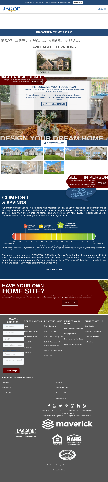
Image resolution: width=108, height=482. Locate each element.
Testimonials (28, 347)
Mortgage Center (70, 334)
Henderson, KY (61, 393)
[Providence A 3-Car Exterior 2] (32, 153)
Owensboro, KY (61, 398)
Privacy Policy (60, 465)
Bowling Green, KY (62, 387)
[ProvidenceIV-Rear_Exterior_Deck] (75, 153)
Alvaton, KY (59, 382)
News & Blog (28, 342)
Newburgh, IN (6, 387)
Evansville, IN (6, 382)
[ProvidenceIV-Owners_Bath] (32, 167)
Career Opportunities (92, 336)
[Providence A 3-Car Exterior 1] (11, 153)
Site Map (50, 465)
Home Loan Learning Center (73, 339)
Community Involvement (93, 331)
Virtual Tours (48, 356)
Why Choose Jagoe (30, 336)
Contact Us (27, 352)
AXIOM (88, 416)
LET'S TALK (70, 303)
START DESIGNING (54, 104)
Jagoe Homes (60, 416)
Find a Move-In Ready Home (53, 336)
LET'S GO (37, 82)
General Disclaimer (59, 470)
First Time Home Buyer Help (73, 328)
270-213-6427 (87, 411)
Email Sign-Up (89, 326)
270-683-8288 (69, 413)
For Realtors (89, 342)
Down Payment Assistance (73, 344)
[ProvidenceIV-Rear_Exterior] (54, 167)
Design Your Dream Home (53, 350)
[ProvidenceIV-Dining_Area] (96, 153)
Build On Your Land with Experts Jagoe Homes (52, 343)
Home (26, 326)
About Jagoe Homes (31, 331)
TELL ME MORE (54, 269)
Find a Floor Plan (50, 331)
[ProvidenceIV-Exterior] (54, 153)
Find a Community (50, 326)
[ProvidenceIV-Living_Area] (11, 167)
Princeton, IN (6, 393)
